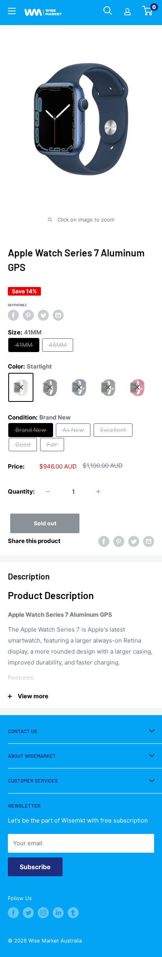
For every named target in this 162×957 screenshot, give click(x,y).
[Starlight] (20, 387)
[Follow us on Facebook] (13, 912)
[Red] (137, 387)
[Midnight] (50, 387)
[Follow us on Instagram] (43, 912)
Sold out (45, 523)
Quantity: (21, 491)
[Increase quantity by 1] (98, 491)
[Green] (108, 387)
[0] (148, 13)
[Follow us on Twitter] (28, 912)
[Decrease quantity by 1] (48, 491)
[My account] (127, 12)
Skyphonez (17, 305)
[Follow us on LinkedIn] (58, 912)
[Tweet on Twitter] (43, 315)
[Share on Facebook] (13, 315)
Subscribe (35, 867)
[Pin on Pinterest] (28, 315)
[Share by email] (58, 315)
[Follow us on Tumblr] (73, 912)
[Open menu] (12, 12)
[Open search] (107, 10)
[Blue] (79, 387)
